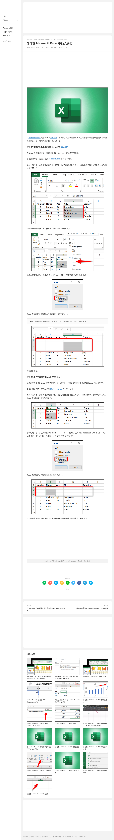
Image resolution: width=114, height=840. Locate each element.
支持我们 (68, 836)
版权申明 (45, 836)
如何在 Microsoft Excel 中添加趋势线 (95, 701)
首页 (5, 16)
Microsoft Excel (34, 137)
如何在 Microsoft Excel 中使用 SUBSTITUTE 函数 (37, 724)
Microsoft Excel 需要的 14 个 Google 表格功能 (37, 701)
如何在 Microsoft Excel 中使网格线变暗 (95, 771)
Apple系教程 (7, 31)
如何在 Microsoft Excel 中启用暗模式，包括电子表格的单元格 (95, 724)
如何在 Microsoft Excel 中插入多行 (78, 561)
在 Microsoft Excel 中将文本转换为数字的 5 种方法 (39, 748)
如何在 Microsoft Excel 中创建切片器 (67, 771)
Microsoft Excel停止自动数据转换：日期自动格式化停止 (67, 677)
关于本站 (38, 836)
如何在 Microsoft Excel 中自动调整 (39, 770)
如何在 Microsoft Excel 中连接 (65, 723)
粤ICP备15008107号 (79, 836)
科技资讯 (6, 24)
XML (63, 836)
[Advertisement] (67, 17)
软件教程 (6, 35)
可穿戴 (5, 20)
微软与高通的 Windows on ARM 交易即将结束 (92, 608)
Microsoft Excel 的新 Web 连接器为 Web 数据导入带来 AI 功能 (39, 677)
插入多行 (53, 137)
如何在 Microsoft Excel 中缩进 (37, 794)
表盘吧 (10, 6)
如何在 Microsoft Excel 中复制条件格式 (95, 748)
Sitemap (58, 836)
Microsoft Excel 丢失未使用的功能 (94, 676)
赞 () (68, 571)
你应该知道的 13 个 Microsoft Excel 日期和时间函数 (67, 701)
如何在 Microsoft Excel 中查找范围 (67, 747)
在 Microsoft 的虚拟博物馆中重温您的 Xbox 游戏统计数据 (46, 609)
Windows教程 (8, 28)
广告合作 (52, 836)
